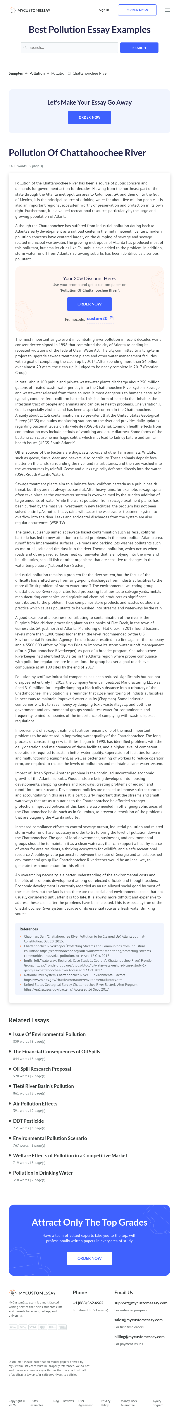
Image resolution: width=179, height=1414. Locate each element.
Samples (16, 73)
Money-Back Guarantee (129, 1403)
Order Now (89, 117)
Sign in (104, 10)
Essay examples (37, 1403)
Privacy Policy (105, 1403)
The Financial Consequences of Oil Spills (56, 1051)
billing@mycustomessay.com (139, 1336)
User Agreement (85, 1403)
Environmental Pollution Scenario (50, 1138)
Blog (56, 1401)
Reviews (68, 1401)
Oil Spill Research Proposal (42, 1069)
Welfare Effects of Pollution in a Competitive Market (70, 1155)
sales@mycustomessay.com (138, 1319)
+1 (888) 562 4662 (88, 1302)
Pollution (37, 73)
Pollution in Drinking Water (43, 1173)
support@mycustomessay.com (140, 1302)
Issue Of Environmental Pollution (49, 1034)
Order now (137, 10)
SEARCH (139, 48)
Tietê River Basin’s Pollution (43, 1086)
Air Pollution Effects (35, 1104)
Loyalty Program (157, 1403)
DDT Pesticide (28, 1121)
